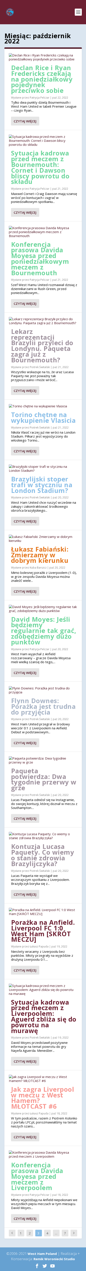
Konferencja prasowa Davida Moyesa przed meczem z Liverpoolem (37, 1176)
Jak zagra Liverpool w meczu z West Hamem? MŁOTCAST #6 (42, 1097)
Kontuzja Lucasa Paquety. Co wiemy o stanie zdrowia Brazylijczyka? (42, 855)
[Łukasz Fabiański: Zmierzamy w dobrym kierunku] (43, 539)
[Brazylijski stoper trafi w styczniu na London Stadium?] (43, 468)
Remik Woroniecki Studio (54, 1259)
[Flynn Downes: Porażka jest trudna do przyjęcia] (43, 690)
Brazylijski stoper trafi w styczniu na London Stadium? (42, 485)
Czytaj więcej (25, 121)
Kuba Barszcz (38, 567)
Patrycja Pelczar (39, 97)
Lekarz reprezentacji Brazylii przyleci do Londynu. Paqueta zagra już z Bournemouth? (42, 345)
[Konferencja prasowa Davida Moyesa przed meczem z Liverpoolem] (43, 1154)
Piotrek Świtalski (40, 367)
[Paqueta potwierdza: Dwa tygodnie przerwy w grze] (43, 760)
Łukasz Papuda (39, 946)
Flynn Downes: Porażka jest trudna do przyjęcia (43, 706)
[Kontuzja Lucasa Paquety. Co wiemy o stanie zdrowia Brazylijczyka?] (43, 836)
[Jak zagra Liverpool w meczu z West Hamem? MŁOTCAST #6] (43, 1079)
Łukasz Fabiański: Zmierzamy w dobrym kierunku (40, 555)
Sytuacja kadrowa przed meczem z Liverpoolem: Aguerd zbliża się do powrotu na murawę (44, 1016)
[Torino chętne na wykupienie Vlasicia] (43, 406)
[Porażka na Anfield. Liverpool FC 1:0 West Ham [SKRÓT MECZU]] (43, 912)
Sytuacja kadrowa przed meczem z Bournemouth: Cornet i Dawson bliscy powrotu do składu (40, 167)
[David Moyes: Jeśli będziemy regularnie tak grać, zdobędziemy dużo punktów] (43, 609)
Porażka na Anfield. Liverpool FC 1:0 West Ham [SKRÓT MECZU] (43, 930)
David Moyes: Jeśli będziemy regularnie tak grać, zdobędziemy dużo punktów (43, 630)
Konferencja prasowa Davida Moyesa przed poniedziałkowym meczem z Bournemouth (40, 258)
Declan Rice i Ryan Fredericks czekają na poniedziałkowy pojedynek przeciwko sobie (42, 79)
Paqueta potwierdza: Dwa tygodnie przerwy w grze (44, 779)
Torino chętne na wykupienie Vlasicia (43, 417)
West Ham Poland (42, 1253)
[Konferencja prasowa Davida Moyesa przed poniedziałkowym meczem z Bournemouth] (43, 232)
